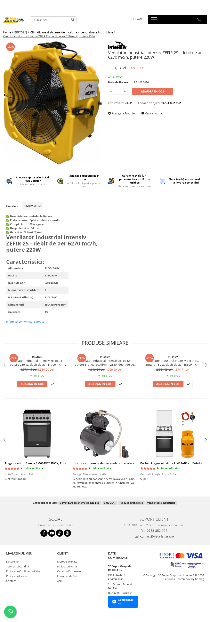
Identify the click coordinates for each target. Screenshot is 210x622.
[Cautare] (72, 19)
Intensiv (37, 356)
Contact (11, 581)
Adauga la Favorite (123, 113)
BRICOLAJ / (22, 32)
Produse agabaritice (131, 502)
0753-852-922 (156, 530)
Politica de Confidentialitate (23, 571)
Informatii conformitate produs (25, 321)
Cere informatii (154, 113)
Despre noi (12, 561)
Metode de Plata (67, 561)
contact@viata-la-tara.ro (156, 536)
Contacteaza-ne (126, 601)
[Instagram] (67, 533)
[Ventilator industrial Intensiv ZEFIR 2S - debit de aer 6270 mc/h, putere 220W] (52, 102)
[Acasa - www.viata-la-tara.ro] (13, 20)
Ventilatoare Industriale (161, 502)
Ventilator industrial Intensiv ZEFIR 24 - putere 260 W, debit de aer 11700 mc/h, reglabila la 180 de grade (37, 362)
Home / (8, 32)
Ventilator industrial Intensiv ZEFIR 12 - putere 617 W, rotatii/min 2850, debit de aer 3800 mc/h (105, 362)
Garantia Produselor (69, 571)
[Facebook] (44, 533)
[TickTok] (59, 533)
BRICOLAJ (109, 502)
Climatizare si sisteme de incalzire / (55, 32)
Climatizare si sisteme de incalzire (79, 502)
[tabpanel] (52, 102)
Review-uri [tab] (32, 206)
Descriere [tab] (12, 206)
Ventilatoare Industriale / (98, 32)
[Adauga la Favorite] (52, 384)
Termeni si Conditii (17, 566)
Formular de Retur (68, 576)
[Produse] (154, 20)
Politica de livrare (16, 576)
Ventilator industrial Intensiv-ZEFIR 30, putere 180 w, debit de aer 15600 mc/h (173, 362)
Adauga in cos (152, 91)
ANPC (60, 581)
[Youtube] (51, 533)
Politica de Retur (67, 566)
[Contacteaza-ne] (199, 19)
